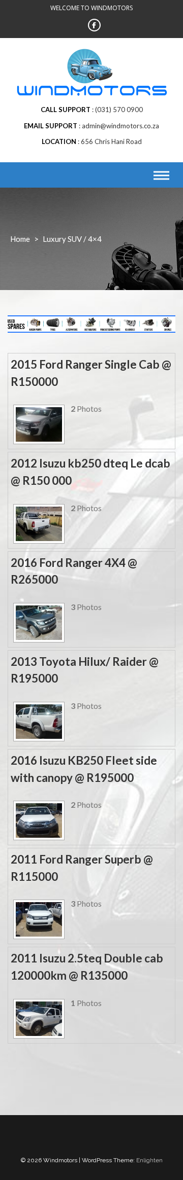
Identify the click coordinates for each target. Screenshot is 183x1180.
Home (20, 238)
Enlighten (149, 1160)
